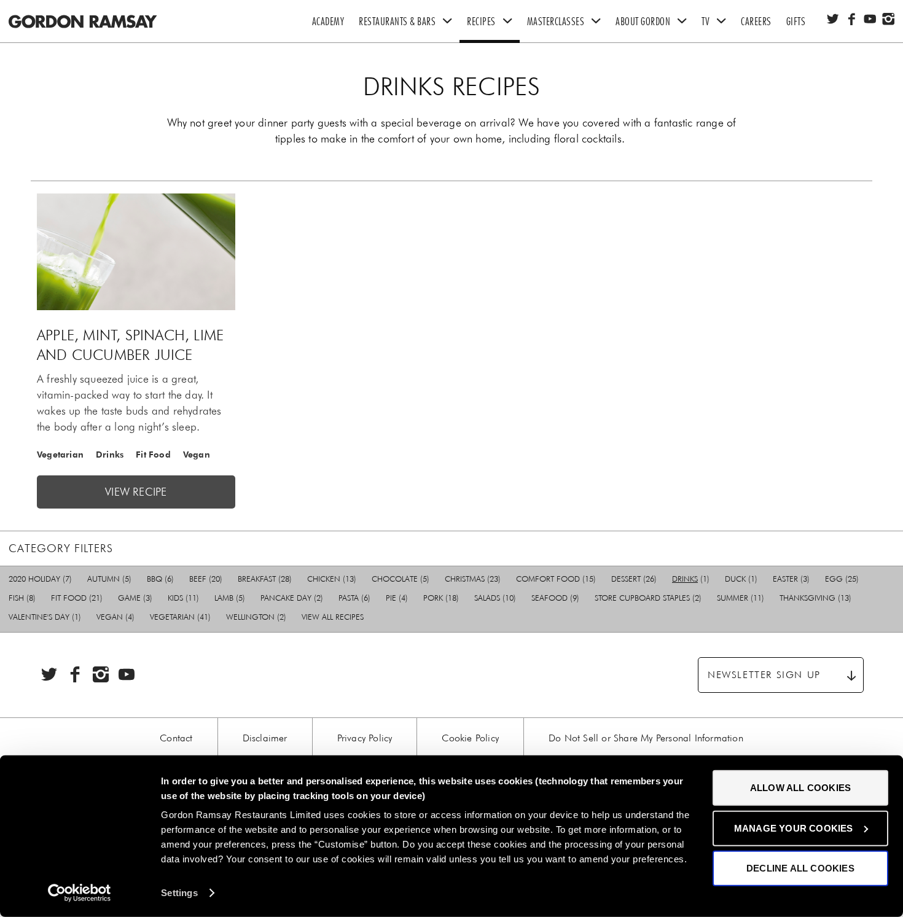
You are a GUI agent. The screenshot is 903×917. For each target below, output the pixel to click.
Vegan (196, 454)
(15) (556, 579)
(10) (495, 598)
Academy (328, 21)
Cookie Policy (470, 738)
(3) (791, 579)
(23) (473, 579)
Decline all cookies (800, 868)
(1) (691, 579)
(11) (183, 598)
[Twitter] (833, 19)
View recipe (135, 492)
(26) (634, 579)
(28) (265, 579)
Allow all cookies (800, 787)
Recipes (481, 21)
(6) (160, 579)
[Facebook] (851, 19)
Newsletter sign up (764, 675)
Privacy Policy (365, 738)
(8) (22, 598)
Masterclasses (556, 21)
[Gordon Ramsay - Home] (81, 7)
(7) (40, 579)
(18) (441, 598)
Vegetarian (60, 454)
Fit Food (153, 454)
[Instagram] (888, 19)
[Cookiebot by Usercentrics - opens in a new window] (79, 893)
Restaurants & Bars (397, 21)
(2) (291, 598)
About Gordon (643, 21)
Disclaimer (265, 738)
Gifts (796, 21)
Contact (176, 738)
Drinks (109, 454)
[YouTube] (870, 19)
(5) (109, 579)
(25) (842, 579)
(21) (77, 598)
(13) (331, 579)
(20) (205, 579)
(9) (555, 598)
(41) (180, 617)
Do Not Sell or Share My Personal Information (646, 738)
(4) (397, 598)
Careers (756, 21)
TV (706, 21)
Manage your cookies (793, 827)
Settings (179, 893)
